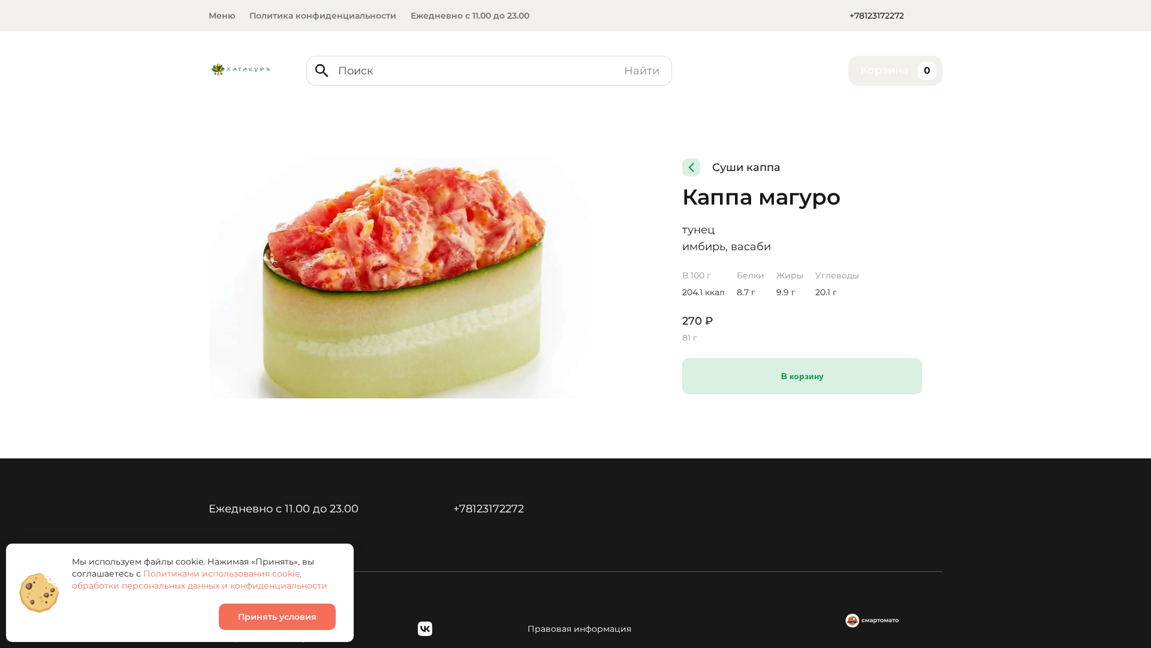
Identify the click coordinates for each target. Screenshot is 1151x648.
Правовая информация (579, 628)
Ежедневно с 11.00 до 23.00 (470, 15)
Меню (222, 15)
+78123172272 (876, 15)
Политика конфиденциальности (322, 15)
